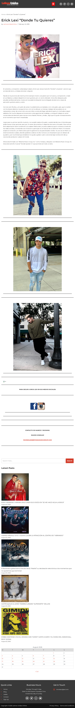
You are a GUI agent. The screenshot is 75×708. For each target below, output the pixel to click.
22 (54, 661)
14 (43, 658)
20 (33, 661)
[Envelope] (72, 4)
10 (2, 658)
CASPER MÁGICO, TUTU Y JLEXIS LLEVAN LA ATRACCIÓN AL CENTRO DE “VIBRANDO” (32, 535)
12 (22, 658)
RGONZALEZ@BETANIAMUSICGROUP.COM (37, 440)
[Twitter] (64, 4)
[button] (53, 4)
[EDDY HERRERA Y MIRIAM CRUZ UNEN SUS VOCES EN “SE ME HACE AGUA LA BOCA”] (15, 487)
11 (12, 658)
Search (69, 461)
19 (22, 661)
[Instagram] (68, 4)
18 (12, 661)
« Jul (36, 671)
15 (54, 658)
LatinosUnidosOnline (10, 24)
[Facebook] (61, 4)
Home (3, 14)
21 (43, 661)
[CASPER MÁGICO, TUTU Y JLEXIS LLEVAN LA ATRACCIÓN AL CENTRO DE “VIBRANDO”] (15, 520)
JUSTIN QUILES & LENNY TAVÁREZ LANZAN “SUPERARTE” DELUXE (25, 604)
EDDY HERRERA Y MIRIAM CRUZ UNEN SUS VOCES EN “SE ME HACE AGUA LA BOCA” (32, 502)
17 (2, 661)
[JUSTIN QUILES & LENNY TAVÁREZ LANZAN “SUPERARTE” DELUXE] (15, 589)
